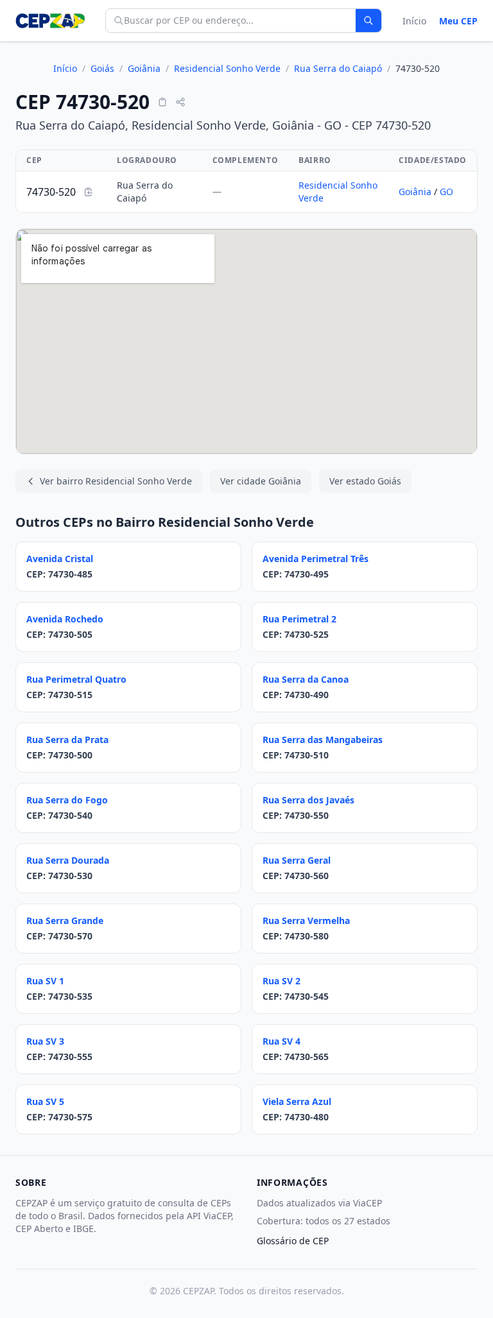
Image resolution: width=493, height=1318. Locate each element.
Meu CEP (458, 21)
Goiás (102, 68)
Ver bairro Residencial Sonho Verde (116, 481)
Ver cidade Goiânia (260, 481)
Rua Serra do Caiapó (338, 68)
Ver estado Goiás (365, 481)
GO (446, 191)
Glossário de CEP (293, 1241)
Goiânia (144, 68)
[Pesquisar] (368, 20)
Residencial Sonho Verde (227, 68)
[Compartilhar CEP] (180, 102)
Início (414, 21)
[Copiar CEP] (162, 102)
